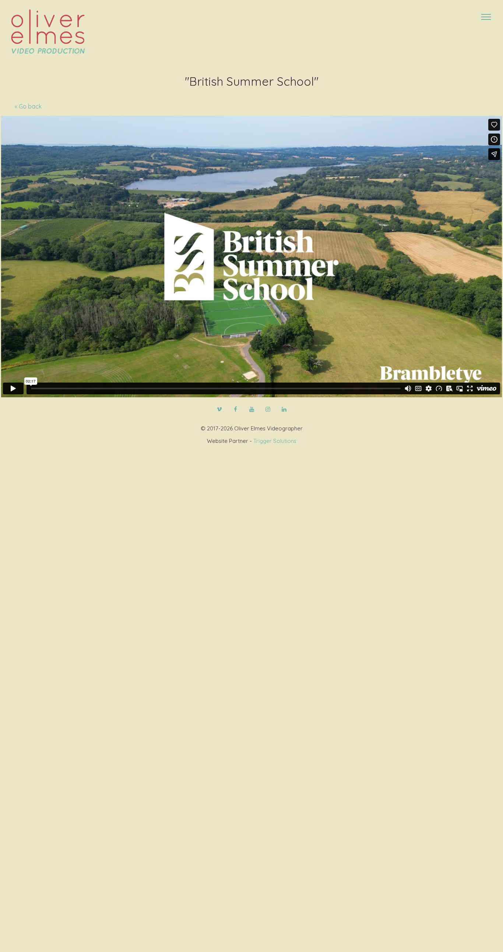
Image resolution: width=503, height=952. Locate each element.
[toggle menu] (486, 17)
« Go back (28, 106)
